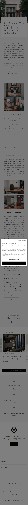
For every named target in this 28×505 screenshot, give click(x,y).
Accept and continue (14, 263)
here (5, 250)
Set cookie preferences (14, 259)
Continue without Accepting (21, 240)
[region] (14, 252)
